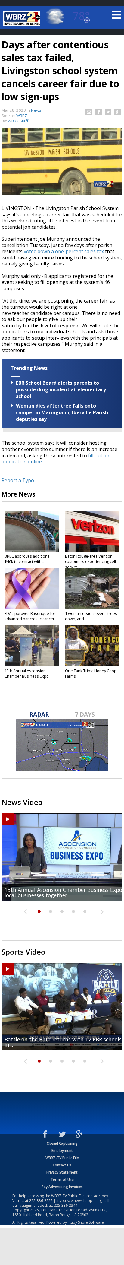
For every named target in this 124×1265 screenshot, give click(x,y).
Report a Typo (18, 480)
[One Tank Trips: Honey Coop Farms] (92, 645)
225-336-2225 (41, 1200)
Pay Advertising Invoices (62, 1186)
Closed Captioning (62, 1143)
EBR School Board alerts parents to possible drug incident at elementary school (61, 389)
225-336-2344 (65, 1205)
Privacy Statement (62, 1172)
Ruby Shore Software (86, 1222)
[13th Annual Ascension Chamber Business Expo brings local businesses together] (32, 645)
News (36, 110)
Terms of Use (62, 1179)
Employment (62, 1150)
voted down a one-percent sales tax (64, 251)
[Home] (22, 18)
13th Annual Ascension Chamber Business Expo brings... (27, 676)
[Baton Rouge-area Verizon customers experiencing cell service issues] (92, 531)
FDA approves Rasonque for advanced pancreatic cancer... (31, 616)
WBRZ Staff (18, 121)
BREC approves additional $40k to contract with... (28, 558)
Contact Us (62, 1165)
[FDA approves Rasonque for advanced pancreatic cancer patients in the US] (32, 588)
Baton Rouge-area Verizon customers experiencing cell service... (90, 561)
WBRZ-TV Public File (62, 1157)
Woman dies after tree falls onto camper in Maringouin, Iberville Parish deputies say (62, 412)
